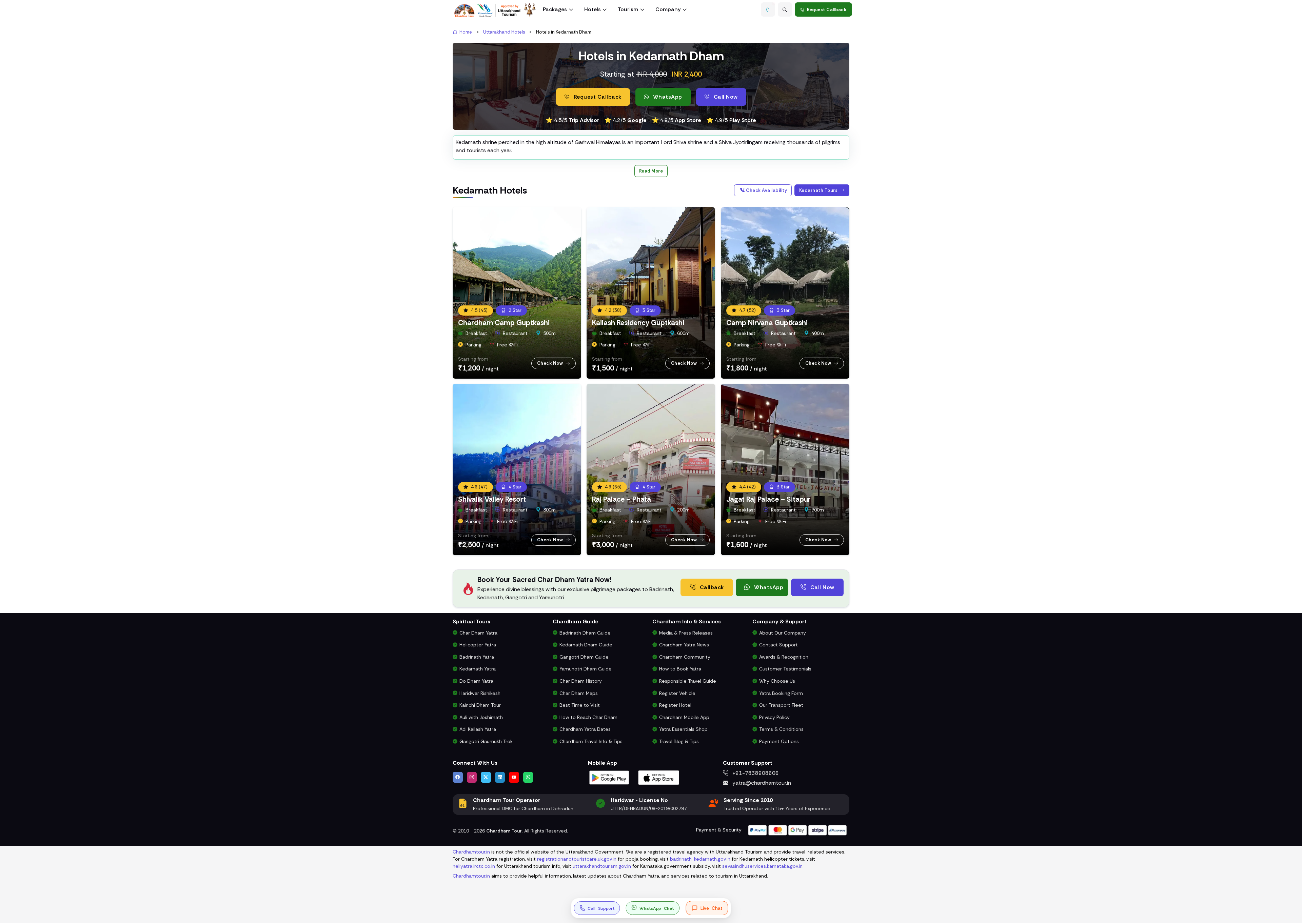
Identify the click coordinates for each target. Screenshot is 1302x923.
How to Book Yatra (680, 669)
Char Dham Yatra (478, 633)
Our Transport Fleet (781, 705)
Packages (555, 9)
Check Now (550, 363)
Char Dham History (580, 681)
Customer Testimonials (785, 669)
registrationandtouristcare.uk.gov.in (576, 859)
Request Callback (826, 10)
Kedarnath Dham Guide (585, 645)
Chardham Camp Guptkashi (504, 322)
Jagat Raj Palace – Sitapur (768, 499)
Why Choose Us (777, 681)
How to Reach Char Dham (588, 717)
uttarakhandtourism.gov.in (602, 866)
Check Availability (766, 190)
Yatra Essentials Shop (683, 729)
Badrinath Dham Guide (585, 633)
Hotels (592, 9)
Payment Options (779, 741)
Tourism (628, 9)
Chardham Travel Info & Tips (591, 741)
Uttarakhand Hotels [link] (504, 32)
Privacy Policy (774, 717)
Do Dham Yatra (476, 681)
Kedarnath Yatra (477, 669)
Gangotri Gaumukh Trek (486, 741)
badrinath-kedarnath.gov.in (700, 859)
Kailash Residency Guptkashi (638, 322)
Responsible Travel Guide (687, 681)
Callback (711, 587)
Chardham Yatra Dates (585, 729)
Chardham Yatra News (684, 645)
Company (668, 9)
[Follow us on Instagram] (472, 777)
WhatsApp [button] (666, 96)
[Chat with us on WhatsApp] (528, 777)
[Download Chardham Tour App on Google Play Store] (609, 777)
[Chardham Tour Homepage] (495, 10)
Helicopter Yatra (477, 645)
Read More (651, 171)
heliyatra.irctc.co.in (474, 866)
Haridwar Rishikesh (479, 693)
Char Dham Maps (578, 693)
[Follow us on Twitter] (486, 777)
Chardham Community (684, 657)
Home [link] (465, 32)
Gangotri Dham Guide (584, 657)
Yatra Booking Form (781, 693)
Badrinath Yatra (476, 657)
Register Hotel (675, 705)
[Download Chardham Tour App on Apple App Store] (658, 777)
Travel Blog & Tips (679, 741)
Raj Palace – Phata (621, 499)
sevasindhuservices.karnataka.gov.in (762, 866)
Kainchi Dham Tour (480, 705)
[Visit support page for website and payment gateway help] (797, 829)
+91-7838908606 (755, 773)
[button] (768, 9)
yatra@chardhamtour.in (761, 782)
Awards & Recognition (783, 657)
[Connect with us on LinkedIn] (500, 777)
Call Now (725, 96)
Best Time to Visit (579, 705)
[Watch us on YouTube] (514, 777)
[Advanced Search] (785, 9)
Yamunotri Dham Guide (585, 669)
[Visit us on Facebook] (458, 777)
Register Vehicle (677, 693)
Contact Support (778, 645)
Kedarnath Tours (819, 190)
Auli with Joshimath (481, 717)
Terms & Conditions (781, 729)
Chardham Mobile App (684, 717)
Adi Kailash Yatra (477, 729)
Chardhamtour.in (471, 852)
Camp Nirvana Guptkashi (767, 322)
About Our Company (782, 633)
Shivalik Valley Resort (492, 499)
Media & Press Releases (686, 633)
